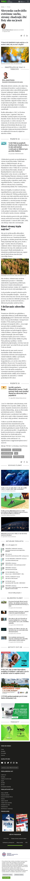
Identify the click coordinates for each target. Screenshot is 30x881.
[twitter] (21, 36)
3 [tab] (14, 832)
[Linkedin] (16, 763)
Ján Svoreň (18, 633)
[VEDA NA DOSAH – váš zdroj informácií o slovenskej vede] (6, 1)
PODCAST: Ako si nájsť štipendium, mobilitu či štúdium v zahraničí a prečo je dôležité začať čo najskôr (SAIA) (15, 671)
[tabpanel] (8, 822)
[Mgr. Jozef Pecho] (5, 75)
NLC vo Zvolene (6, 456)
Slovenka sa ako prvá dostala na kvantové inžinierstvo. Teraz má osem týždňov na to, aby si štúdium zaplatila (19, 621)
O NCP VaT (3, 774)
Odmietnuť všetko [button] (19, 874)
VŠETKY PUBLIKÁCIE (15, 834)
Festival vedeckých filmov (7, 796)
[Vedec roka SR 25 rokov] (22, 822)
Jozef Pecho (16, 450)
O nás (2, 749)
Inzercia (3, 755)
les (16, 453)
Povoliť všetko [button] (6, 877)
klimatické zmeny (7, 453)
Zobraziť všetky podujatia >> (15, 592)
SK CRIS (3, 782)
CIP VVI (2, 784)
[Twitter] (8, 763)
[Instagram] (13, 763)
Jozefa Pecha (5, 318)
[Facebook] (11, 763)
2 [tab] (11, 832)
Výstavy (3, 798)
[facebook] (24, 36)
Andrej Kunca (6, 450)
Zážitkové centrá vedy (6, 778)
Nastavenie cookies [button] (7, 874)
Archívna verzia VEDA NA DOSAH (10, 767)
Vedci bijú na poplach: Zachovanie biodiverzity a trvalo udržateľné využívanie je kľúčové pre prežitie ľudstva (18, 147)
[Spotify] (5, 763)
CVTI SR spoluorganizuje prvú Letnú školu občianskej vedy (14, 697)
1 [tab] (9, 832)
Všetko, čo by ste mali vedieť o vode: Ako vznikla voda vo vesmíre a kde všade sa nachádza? (14, 488)
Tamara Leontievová (12, 536)
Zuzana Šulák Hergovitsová (21, 614)
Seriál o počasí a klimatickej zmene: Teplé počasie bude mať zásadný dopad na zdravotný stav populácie (19, 391)
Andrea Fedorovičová (7, 29)
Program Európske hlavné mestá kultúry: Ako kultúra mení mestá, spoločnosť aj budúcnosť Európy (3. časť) (19, 604)
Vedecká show (4, 806)
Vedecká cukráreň (5, 794)
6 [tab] (20, 832)
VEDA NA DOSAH (19, 153)
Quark (2, 780)
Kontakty (3, 751)
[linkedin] (27, 36)
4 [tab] (16, 832)
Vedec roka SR (4, 800)
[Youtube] (2, 763)
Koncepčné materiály (6, 786)
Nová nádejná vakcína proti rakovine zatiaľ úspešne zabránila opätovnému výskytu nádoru (18, 638)
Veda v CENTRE (4, 792)
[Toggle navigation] (28, 1)
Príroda (8, 7)
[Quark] (8, 822)
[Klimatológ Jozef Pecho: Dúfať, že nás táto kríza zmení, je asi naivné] (15, 524)
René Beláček (19, 607)
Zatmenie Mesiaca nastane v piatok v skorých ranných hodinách (18, 612)
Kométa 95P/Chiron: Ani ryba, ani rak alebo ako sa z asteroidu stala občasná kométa (18, 630)
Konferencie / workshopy (7, 808)
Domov (2, 7)
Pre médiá (3, 753)
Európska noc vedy (5, 804)
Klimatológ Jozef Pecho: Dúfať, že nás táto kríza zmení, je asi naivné (14, 534)
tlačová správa (18, 456)
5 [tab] (18, 832)
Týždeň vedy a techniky (6, 802)
